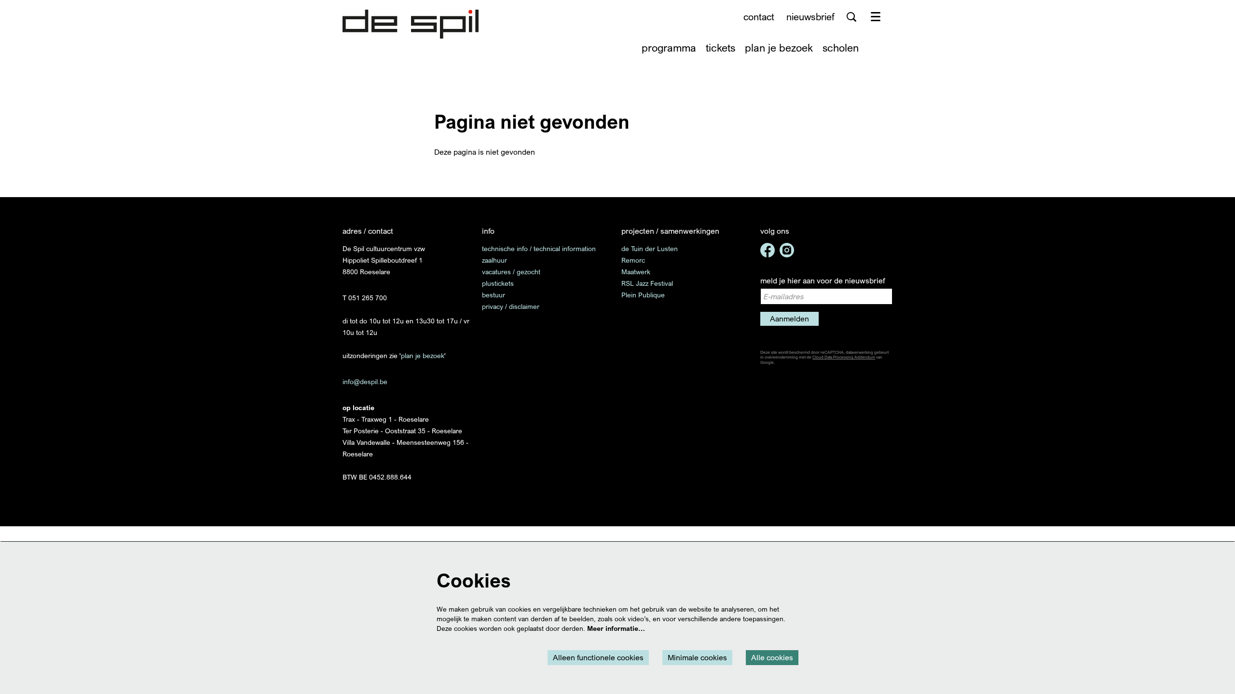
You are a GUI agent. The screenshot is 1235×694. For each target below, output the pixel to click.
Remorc (633, 260)
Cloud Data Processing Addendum (843, 357)
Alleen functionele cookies (598, 657)
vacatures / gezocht (511, 271)
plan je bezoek (422, 355)
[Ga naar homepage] (411, 24)
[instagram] (787, 250)
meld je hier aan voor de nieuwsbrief (822, 280)
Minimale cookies (697, 657)
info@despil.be (365, 381)
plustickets (498, 283)
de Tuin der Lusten (649, 248)
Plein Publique (643, 295)
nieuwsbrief (810, 17)
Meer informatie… (616, 628)
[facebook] (767, 250)
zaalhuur (494, 260)
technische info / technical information (539, 248)
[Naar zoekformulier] (851, 17)
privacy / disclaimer (510, 306)
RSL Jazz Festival (647, 283)
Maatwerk (635, 271)
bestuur (493, 295)
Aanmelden (789, 318)
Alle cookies (772, 657)
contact (758, 17)
